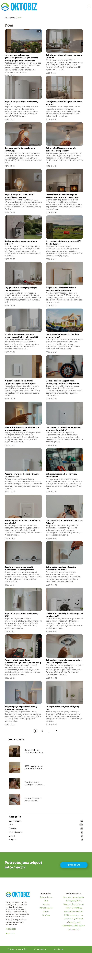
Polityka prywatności (17, 949)
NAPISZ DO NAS (73, 865)
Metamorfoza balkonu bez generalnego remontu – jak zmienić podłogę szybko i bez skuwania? (21, 58)
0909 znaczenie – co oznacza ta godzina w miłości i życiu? (73, 918)
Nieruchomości (16, 832)
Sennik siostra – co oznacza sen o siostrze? (33, 799)
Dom (11, 825)
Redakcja (11, 928)
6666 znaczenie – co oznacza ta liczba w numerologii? (34, 767)
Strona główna (10, 18)
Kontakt (10, 933)
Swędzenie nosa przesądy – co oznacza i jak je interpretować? (35, 783)
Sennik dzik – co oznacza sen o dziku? (34, 751)
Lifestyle (12, 828)
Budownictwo (15, 821)
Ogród (12, 836)
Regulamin (58, 949)
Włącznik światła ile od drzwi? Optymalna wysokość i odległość (73, 908)
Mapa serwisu (40, 949)
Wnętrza (12, 840)
